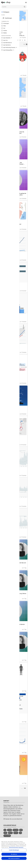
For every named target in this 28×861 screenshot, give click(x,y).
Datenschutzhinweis (13, 847)
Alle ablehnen (14, 854)
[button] (4, 830)
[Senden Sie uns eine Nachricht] (4, 819)
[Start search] (24, 7)
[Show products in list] (24, 44)
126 (25, 788)
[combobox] (12, 7)
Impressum (20, 847)
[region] (14, 849)
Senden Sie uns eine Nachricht (13, 819)
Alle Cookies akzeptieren (14, 858)
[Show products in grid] (26, 44)
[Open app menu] (26, 2)
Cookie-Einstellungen (14, 850)
